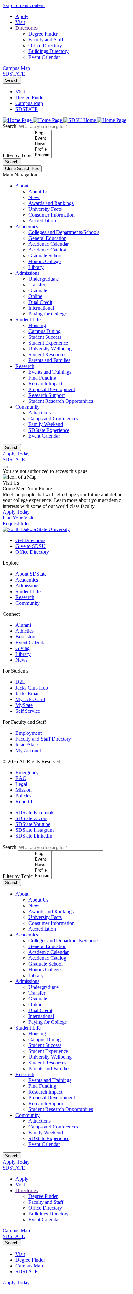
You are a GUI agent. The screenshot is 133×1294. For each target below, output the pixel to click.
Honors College (44, 261)
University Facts (45, 209)
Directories (26, 28)
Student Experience (48, 343)
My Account (28, 750)
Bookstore (25, 636)
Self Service (27, 711)
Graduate (37, 290)
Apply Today (16, 453)
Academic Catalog (47, 249)
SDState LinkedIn (33, 836)
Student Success (44, 337)
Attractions (39, 412)
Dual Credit (40, 302)
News (34, 197)
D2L (20, 682)
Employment (28, 733)
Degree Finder (43, 34)
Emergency (27, 772)
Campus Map (16, 68)
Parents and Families (49, 360)
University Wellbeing (50, 348)
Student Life (28, 319)
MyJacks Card (30, 699)
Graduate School (45, 255)
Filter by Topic (18, 155)
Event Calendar (44, 57)
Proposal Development (51, 389)
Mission (23, 790)
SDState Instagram (34, 830)
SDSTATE (14, 74)
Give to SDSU (30, 546)
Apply (21, 16)
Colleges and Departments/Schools (63, 232)
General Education (47, 238)
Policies (23, 795)
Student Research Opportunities (60, 401)
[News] (42, 144)
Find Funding (42, 377)
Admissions (27, 273)
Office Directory (45, 45)
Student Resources (47, 354)
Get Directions (30, 540)
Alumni (23, 625)
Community (27, 407)
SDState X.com (31, 818)
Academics (26, 226)
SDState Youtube (32, 824)
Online (35, 296)
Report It (24, 801)
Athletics (24, 631)
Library (36, 267)
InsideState (26, 744)
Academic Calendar (48, 244)
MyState (24, 705)
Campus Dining (44, 331)
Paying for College (47, 313)
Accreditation (42, 220)
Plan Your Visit (18, 517)
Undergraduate (43, 279)
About (21, 185)
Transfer (36, 284)
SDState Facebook (34, 812)
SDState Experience (48, 430)
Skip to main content (24, 5)
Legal (21, 784)
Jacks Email (27, 693)
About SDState (30, 574)
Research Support (46, 395)
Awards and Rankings (51, 203)
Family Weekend (45, 424)
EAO (20, 778)
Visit (20, 22)
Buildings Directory (48, 51)
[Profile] (42, 149)
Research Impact (45, 383)
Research (24, 366)
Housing (37, 325)
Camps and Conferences (53, 418)
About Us (38, 191)
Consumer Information (51, 215)
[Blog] (42, 133)
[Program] (42, 155)
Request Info (16, 523)
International (41, 308)
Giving (22, 648)
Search (11, 80)
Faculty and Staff (45, 39)
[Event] (42, 138)
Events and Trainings (49, 372)
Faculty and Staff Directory (43, 739)
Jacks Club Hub (31, 687)
